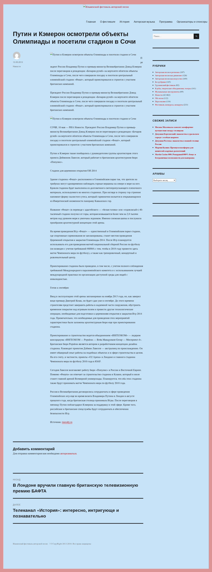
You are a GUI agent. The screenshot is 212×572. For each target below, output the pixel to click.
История (124, 21)
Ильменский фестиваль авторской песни (30, 543)
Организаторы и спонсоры (192, 21)
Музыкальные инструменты (167, 91)
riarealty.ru (67, 422)
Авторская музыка (144, 21)
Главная (91, 21)
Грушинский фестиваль (165, 85)
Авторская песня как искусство (168, 78)
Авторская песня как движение (168, 75)
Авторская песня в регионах (167, 72)
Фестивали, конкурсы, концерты (169, 104)
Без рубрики (160, 81)
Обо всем (159, 98)
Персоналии (160, 101)
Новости (17, 66)
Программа (165, 21)
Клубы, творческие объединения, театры (173, 88)
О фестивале (107, 21)
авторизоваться (68, 453)
